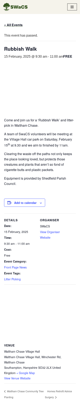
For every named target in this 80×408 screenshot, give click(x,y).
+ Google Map (25, 373)
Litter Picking (12, 279)
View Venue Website (17, 378)
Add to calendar (25, 203)
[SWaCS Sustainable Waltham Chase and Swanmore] (15, 7)
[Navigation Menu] (72, 6)
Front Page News (15, 267)
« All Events (13, 24)
